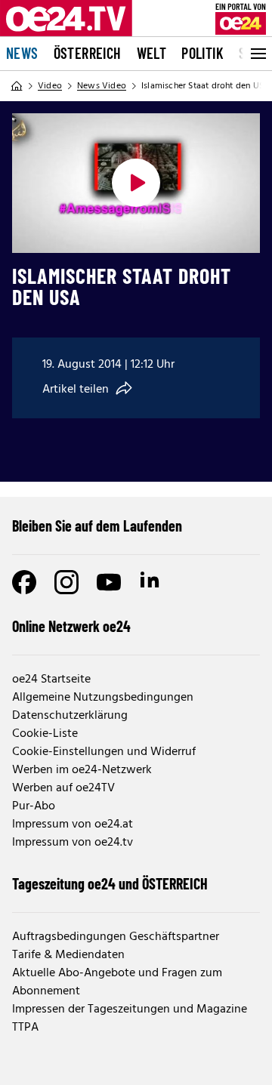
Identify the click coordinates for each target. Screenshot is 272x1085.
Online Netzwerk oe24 (71, 626)
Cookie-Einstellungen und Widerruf (104, 752)
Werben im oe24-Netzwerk (82, 770)
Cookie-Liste (45, 734)
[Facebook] (24, 582)
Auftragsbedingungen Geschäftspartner (115, 937)
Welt (152, 53)
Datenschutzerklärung (70, 716)
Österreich (88, 53)
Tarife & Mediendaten (68, 955)
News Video (101, 86)
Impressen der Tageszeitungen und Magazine (129, 1009)
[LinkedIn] (151, 582)
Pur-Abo (33, 806)
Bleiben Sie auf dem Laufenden (97, 525)
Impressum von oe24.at (72, 824)
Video (50, 86)
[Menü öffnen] (257, 53)
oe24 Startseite (51, 679)
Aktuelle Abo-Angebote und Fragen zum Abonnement (117, 982)
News (22, 53)
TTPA (25, 1027)
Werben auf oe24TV (63, 788)
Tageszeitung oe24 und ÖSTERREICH (110, 883)
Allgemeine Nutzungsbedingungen (102, 697)
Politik (202, 53)
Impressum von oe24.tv (72, 842)
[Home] (17, 86)
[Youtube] (109, 582)
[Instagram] (66, 582)
